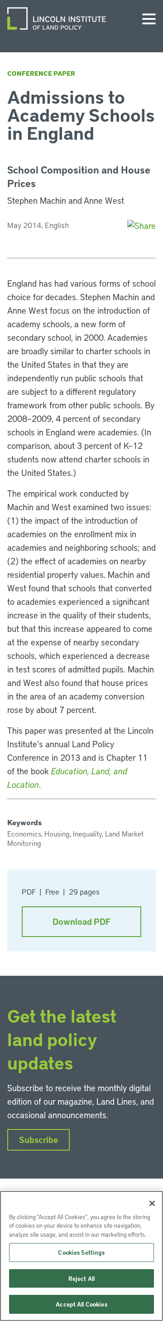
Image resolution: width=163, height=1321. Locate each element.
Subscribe (38, 1139)
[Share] (141, 225)
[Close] (152, 1203)
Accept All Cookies (81, 1304)
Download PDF (81, 921)
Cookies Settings (81, 1252)
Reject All (81, 1278)
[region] (81, 1256)
